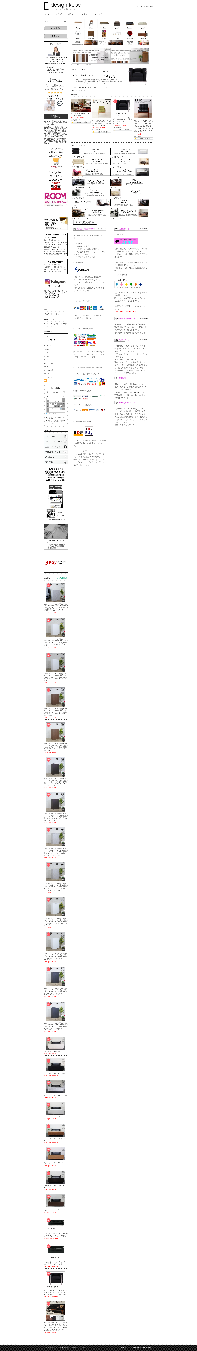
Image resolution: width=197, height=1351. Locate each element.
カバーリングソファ (80, 177)
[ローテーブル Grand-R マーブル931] (55, 1064)
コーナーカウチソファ (119, 177)
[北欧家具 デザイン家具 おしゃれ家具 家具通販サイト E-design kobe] (62, 10)
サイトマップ (97, 14)
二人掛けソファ (116, 157)
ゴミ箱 (46, 324)
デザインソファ (78, 198)
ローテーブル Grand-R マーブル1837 (55, 1051)
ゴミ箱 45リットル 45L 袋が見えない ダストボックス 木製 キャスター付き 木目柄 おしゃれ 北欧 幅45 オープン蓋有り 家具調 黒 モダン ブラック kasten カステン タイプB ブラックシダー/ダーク (56, 991)
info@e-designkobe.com (134, 392)
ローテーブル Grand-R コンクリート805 (55, 1095)
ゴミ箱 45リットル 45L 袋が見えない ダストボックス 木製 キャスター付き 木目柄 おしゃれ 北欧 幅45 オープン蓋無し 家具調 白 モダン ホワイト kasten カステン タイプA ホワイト (56, 957)
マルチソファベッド (80, 218)
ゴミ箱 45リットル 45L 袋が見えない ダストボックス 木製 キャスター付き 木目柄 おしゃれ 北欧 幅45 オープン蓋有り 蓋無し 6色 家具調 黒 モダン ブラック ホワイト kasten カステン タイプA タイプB (56, 607)
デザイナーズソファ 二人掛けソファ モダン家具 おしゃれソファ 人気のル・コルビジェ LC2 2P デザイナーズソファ (56, 1262)
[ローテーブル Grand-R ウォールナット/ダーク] (55, 1200)
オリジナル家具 (48, 370)
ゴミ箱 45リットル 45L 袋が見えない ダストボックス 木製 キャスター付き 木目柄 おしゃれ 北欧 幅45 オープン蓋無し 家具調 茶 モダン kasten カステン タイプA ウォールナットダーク (56, 747)
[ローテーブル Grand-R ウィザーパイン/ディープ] (55, 1130)
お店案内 (82, 1347)
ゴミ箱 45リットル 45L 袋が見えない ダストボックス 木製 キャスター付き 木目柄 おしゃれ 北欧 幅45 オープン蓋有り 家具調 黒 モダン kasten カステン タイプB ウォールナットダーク (56, 712)
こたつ (46, 367)
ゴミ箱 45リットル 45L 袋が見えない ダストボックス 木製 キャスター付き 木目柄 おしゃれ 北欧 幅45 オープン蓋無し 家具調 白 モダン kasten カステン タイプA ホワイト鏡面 (56, 677)
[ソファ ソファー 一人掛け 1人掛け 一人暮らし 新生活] (81, 105)
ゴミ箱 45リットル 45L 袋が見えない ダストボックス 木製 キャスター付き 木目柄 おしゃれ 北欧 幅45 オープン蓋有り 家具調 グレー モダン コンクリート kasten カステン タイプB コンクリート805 (56, 852)
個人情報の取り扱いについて (53, 1347)
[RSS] (45, 381)
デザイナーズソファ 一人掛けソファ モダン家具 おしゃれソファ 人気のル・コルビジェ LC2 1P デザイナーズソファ (56, 1292)
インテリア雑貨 (48, 363)
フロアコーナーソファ (81, 188)
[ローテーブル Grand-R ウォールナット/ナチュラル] (55, 1153)
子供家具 (46, 356)
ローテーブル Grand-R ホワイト (53, 1117)
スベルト (51, 324)
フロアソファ (115, 198)
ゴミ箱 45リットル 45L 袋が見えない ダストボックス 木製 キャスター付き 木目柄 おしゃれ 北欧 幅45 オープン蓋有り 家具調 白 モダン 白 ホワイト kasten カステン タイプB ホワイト (56, 922)
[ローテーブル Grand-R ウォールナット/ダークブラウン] (55, 1177)
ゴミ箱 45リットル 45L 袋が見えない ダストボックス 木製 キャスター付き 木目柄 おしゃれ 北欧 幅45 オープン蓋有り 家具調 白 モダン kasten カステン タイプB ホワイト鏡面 (56, 642)
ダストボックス (59, 324)
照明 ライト (48, 374)
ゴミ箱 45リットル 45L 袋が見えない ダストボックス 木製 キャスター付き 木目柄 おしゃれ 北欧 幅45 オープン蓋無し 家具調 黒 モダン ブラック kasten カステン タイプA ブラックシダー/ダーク (56, 1026)
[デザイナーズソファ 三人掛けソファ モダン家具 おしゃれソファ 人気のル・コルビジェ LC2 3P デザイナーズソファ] (55, 1224)
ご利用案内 (58, 14)
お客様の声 (84, 14)
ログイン (139, 6)
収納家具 (46, 349)
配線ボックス (50, 327)
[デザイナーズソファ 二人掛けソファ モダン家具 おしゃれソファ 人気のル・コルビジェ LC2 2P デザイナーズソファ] (55, 1251)
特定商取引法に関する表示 (70, 1347)
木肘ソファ (115, 188)
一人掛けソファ (78, 157)
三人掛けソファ (78, 167)
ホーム (47, 14)
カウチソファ (115, 167)
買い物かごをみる (148, 6)
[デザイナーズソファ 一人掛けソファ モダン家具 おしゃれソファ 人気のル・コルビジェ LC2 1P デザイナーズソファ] (55, 1280)
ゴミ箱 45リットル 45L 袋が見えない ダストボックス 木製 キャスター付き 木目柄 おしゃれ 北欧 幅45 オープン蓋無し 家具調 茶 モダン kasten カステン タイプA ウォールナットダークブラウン (56, 817)
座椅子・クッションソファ (83, 208)
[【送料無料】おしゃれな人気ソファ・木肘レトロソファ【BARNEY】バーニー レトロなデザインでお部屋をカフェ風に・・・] (143, 108)
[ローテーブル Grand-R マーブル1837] (55, 1043)
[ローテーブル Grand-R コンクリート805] (55, 1086)
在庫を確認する (75, 120)
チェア (46, 360)
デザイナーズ (48, 377)
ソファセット (115, 218)
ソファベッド (115, 208)
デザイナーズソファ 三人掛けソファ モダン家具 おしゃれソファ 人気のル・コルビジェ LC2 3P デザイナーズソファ (56, 1235)
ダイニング (47, 346)
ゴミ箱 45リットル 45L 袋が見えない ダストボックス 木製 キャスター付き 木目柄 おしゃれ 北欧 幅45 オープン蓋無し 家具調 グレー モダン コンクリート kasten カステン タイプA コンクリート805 (56, 887)
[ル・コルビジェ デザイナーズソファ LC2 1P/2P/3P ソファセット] (122, 107)
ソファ (79, 64)
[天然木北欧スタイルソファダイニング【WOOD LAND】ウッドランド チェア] (101, 108)
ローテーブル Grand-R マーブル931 (54, 1073)
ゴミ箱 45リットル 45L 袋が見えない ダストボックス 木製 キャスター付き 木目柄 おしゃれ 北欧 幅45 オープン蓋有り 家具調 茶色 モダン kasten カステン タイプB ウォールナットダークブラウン (56, 782)
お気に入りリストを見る (51, 314)
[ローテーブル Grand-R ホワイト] (55, 1108)
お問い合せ (71, 14)
